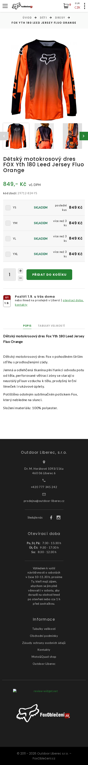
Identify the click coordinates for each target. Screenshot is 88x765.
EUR (77, 3)
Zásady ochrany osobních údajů (44, 643)
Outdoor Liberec (44, 663)
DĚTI (43, 17)
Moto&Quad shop (44, 656)
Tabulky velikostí (51, 325)
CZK (77, 7)
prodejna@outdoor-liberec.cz (44, 501)
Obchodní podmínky (44, 636)
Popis (27, 325)
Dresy (60, 17)
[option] (44, 80)
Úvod (27, 17)
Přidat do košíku (49, 274)
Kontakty (44, 649)
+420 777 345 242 (44, 487)
